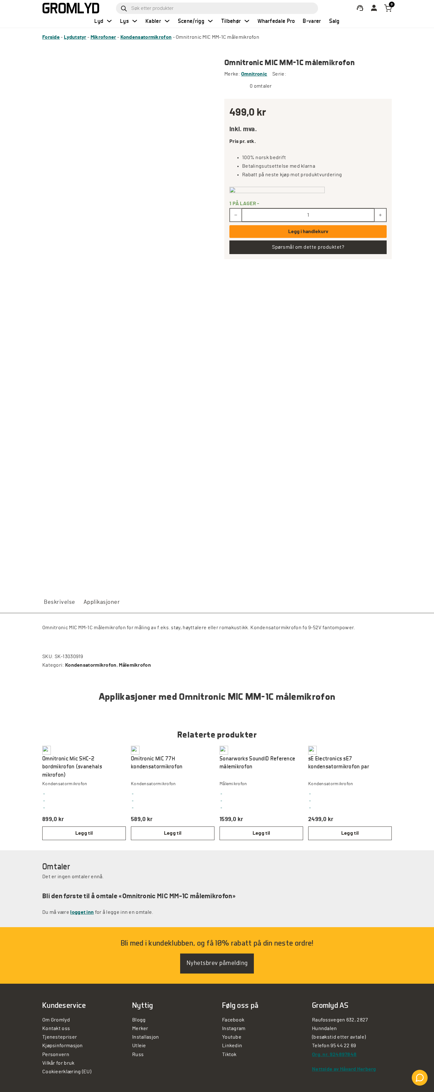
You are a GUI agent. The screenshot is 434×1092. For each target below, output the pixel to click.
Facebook (233, 1019)
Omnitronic (254, 74)
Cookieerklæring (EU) (66, 1071)
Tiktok (229, 1054)
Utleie (139, 1045)
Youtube (231, 1037)
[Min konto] (360, 8)
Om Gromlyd (56, 1019)
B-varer (312, 20)
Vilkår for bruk (58, 1063)
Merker (140, 1028)
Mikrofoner (103, 37)
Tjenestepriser (59, 1037)
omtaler (261, 86)
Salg (334, 20)
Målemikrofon (135, 665)
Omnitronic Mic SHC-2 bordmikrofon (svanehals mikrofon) (72, 766)
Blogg (139, 1019)
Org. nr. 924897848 (334, 1054)
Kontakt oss (56, 1028)
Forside (51, 37)
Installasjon (145, 1037)
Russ (138, 1054)
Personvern (55, 1054)
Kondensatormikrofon (146, 37)
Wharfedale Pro (276, 20)
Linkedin (232, 1045)
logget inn (82, 912)
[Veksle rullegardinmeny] (109, 21)
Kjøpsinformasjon (62, 1045)
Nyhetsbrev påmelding (217, 963)
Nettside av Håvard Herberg (344, 1069)
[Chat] (420, 1078)
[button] (84, 833)
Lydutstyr (75, 37)
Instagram (234, 1028)
